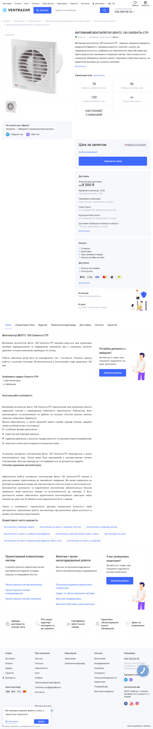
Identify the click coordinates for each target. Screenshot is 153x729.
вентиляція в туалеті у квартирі (83, 540)
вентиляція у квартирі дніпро (102, 527)
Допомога (99, 3)
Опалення (99, 668)
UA (109, 4)
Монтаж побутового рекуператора (75, 604)
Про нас (39, 658)
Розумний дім (101, 686)
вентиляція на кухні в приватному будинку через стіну (33, 540)
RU (114, 4)
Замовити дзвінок (113, 373)
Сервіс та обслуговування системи (75, 593)
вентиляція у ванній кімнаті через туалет (77, 533)
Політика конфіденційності (48, 687)
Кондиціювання (102, 663)
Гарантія (74, 3)
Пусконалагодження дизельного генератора (74, 586)
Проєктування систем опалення (23, 598)
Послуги (35, 3)
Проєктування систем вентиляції (23, 584)
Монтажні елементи (104, 691)
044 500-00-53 (123, 11)
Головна (6, 21)
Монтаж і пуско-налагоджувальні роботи (73, 558)
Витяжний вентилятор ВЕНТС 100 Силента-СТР (28, 25)
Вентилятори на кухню (105, 21)
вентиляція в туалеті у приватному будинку (27, 533)
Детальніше (84, 231)
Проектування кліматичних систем (24, 558)
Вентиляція (19, 21)
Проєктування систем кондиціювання (17, 592)
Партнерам (62, 3)
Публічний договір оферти (47, 682)
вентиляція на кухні (115, 533)
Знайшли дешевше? (88, 152)
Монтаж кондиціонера (68, 598)
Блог (27, 3)
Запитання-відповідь (75, 663)
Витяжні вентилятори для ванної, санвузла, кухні (68, 21)
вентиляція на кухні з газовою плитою (60, 527)
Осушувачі (99, 673)
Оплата (18, 3)
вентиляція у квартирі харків (19, 527)
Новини (38, 678)
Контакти (85, 3)
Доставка (7, 3)
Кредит (8, 668)
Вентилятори (35, 21)
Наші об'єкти (48, 3)
